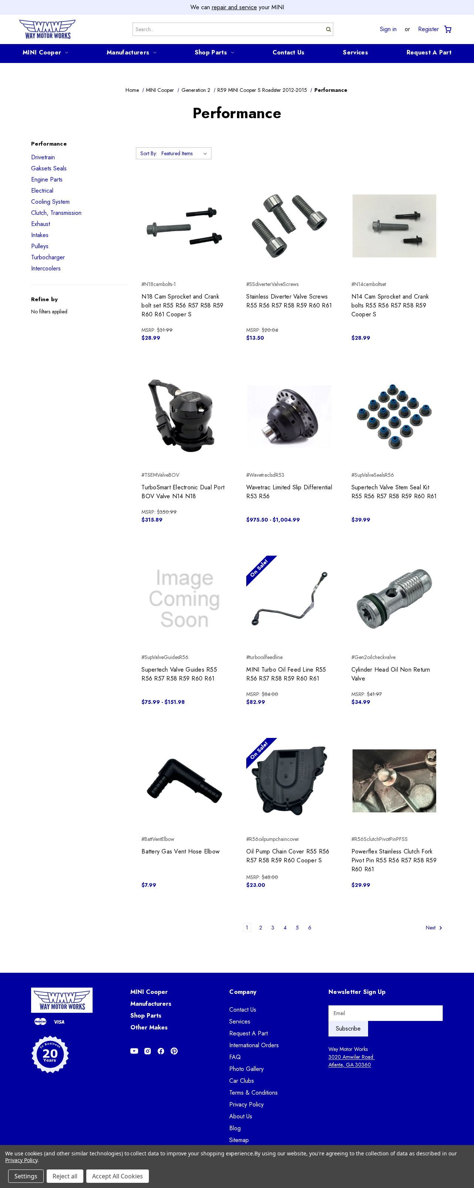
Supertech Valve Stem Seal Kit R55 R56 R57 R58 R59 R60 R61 (394, 491)
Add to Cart (185, 239)
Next (431, 927)
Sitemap (239, 1140)
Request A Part (429, 52)
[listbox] (185, 153)
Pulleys (40, 246)
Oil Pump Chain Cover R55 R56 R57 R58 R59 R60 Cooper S (287, 856)
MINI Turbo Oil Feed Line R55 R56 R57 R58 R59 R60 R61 (286, 674)
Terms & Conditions (253, 1092)
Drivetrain (43, 157)
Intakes (40, 235)
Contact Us (289, 52)
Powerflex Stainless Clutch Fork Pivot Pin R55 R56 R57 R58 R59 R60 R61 (394, 860)
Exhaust (40, 224)
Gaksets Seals (49, 168)
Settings (25, 1176)
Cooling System (50, 201)
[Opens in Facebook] (161, 1051)
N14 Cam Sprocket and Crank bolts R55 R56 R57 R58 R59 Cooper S (390, 305)
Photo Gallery (246, 1069)
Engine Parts (47, 179)
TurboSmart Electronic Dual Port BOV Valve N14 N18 (182, 491)
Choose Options (184, 430)
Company (242, 992)
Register (428, 29)
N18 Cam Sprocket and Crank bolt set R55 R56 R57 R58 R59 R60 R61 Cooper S (182, 305)
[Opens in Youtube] (134, 1051)
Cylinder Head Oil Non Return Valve (390, 674)
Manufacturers (128, 52)
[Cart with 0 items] (447, 29)
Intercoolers (46, 268)
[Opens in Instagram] (147, 1051)
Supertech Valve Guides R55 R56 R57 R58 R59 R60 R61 (179, 674)
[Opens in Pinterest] (174, 1051)
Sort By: (148, 153)
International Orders (254, 1045)
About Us (240, 1116)
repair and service (234, 7)
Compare (182, 226)
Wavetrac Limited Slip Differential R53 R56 (289, 491)
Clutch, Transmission (56, 213)
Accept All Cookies (117, 1176)
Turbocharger (48, 257)
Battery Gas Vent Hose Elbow (180, 851)
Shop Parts (211, 52)
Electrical (42, 190)
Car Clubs (241, 1080)
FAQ (235, 1057)
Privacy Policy (246, 1104)
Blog (235, 1128)
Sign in (388, 29)
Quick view (184, 213)
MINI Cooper (42, 52)
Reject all (65, 1176)
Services (355, 52)
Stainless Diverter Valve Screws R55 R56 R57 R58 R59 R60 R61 (289, 301)
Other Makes (149, 1027)
